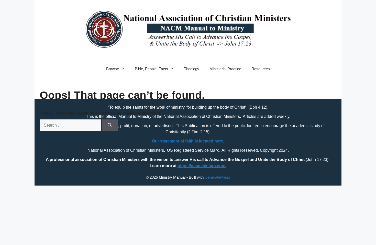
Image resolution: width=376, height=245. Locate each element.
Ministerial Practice (225, 69)
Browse (112, 69)
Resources (260, 69)
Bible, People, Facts (151, 69)
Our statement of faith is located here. (188, 141)
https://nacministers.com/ (202, 166)
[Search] (110, 125)
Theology (191, 69)
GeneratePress (217, 177)
